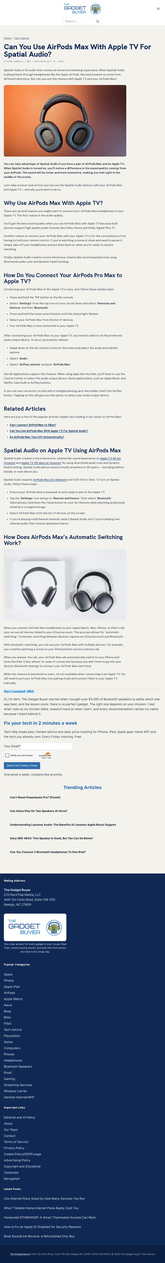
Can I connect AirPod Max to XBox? (33, 424)
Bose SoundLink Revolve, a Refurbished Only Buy (39, 1236)
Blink (7, 1017)
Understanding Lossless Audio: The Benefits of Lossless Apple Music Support (63, 824)
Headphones (13, 1060)
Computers (12, 1048)
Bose (7, 1011)
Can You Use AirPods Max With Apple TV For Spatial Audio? (49, 430)
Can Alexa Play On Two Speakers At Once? (38, 811)
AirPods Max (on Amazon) (50, 479)
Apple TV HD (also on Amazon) (41, 462)
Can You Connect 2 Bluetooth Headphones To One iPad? (48, 852)
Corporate (11, 1172)
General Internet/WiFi (19, 1097)
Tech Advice (21, 38)
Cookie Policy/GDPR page (22, 1154)
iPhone (9, 980)
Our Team (11, 1130)
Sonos (8, 1042)
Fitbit (7, 1023)
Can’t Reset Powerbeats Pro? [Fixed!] (35, 797)
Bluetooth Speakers (18, 1066)
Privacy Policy (14, 1148)
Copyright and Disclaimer (22, 1166)
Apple (8, 974)
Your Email (12, 746)
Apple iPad (12, 987)
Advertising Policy (17, 1160)
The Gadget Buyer (20, 1254)
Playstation (12, 1036)
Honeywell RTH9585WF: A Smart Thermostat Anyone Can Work (50, 1217)
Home (7, 38)
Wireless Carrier (15, 1091)
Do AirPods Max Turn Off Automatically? (37, 437)
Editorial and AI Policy (19, 1117)
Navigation (12, 1179)
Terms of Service (16, 1142)
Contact (9, 1136)
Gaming (9, 1079)
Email (8, 1073)
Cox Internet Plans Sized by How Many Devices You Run (44, 1198)
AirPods (9, 993)
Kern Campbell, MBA (19, 61)
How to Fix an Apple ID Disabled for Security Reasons (42, 1227)
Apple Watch (13, 999)
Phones (9, 1054)
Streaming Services (18, 1085)
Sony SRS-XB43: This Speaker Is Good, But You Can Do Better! (51, 838)
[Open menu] (158, 8)
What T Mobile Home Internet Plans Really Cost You (41, 1208)
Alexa (8, 1005)
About (8, 1123)
